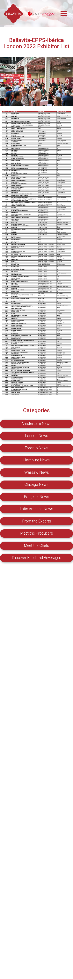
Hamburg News (36, 460)
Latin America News (36, 509)
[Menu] (66, 11)
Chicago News (36, 484)
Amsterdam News (36, 423)
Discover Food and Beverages (36, 557)
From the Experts (36, 521)
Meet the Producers (36, 533)
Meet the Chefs (36, 545)
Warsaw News (36, 472)
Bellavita (13, 13)
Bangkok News (36, 497)
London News (36, 435)
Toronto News (36, 448)
